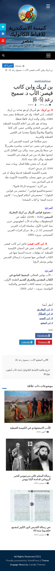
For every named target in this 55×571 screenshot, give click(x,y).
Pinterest (43, 342)
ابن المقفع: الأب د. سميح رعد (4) (30, 359)
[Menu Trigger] (48, 6)
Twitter (26, 335)
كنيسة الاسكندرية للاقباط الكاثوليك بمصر (27, 34)
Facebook (42, 335)
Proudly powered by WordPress (23, 560)
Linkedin (26, 342)
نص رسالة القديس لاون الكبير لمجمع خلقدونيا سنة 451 (31, 529)
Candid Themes (37, 564)
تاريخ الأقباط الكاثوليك (42, 81)
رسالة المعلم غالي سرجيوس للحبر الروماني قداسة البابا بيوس (32, 477)
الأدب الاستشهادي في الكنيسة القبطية (30, 428)
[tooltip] (3, 26)
